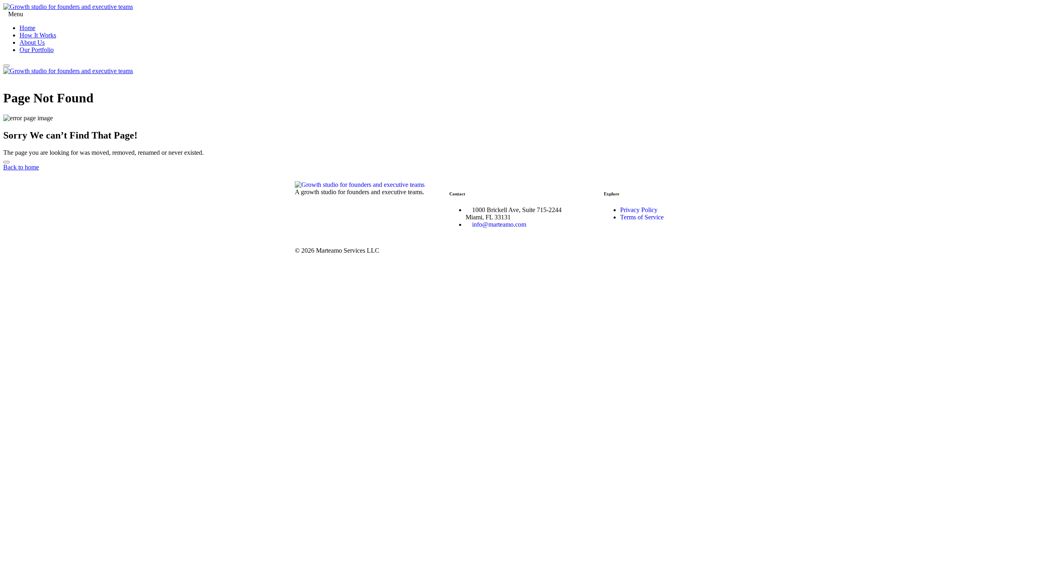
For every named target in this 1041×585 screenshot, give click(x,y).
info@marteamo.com (499, 224)
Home (27, 27)
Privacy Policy (639, 209)
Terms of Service (642, 217)
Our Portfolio (37, 49)
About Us (32, 42)
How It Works (38, 35)
